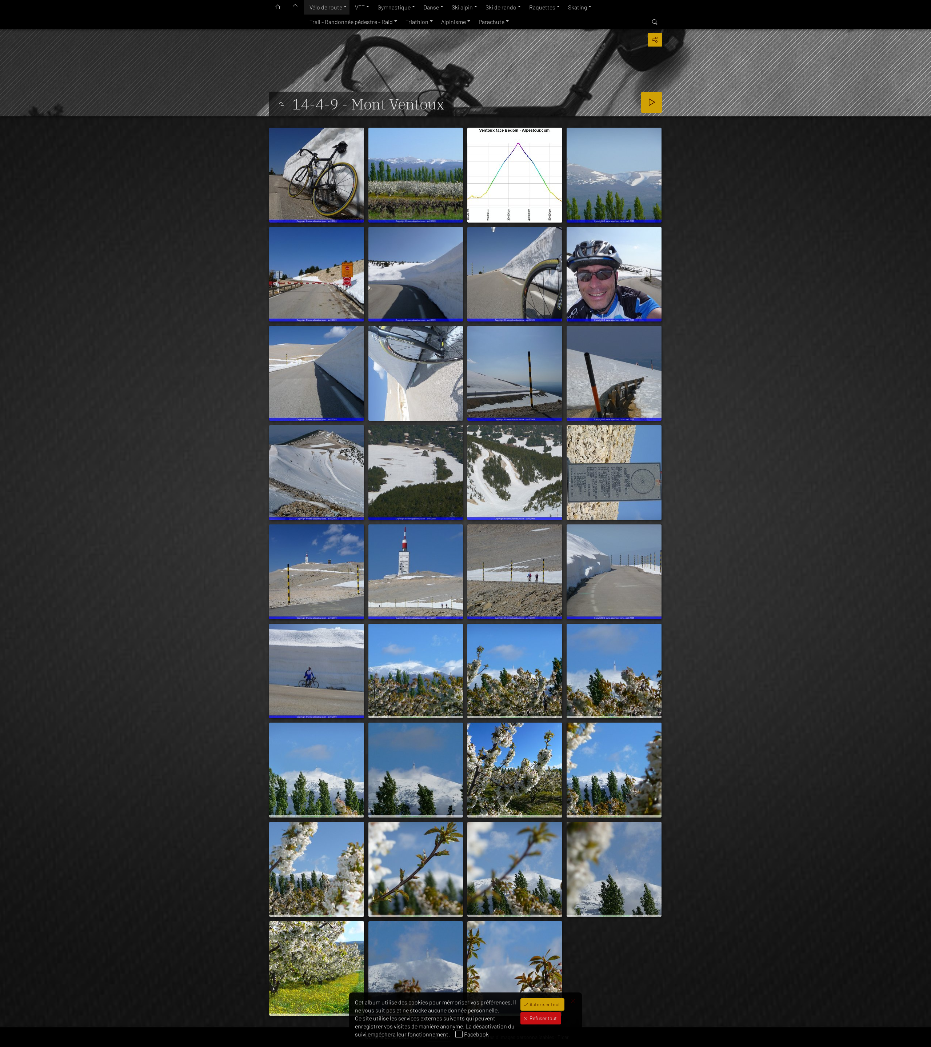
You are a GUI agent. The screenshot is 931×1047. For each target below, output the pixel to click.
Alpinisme (453, 21)
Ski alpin (462, 7)
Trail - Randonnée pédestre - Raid (351, 21)
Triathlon (416, 21)
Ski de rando (501, 7)
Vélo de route (325, 7)
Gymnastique (394, 7)
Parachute (491, 21)
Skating (577, 7)
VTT (360, 7)
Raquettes (542, 7)
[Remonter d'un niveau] (281, 104)
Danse (431, 7)
